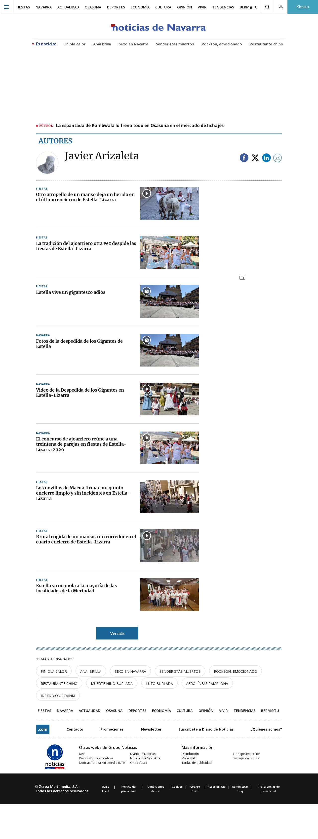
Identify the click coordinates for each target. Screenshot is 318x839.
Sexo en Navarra (130, 671)
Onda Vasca (138, 763)
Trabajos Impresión (247, 754)
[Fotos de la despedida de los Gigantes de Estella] (169, 350)
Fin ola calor (54, 671)
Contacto (75, 729)
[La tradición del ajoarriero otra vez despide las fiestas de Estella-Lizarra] (169, 252)
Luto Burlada (159, 683)
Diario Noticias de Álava (96, 758)
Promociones (112, 729)
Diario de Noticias (143, 754)
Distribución (190, 754)
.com (42, 729)
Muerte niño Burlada (112, 683)
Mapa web (189, 758)
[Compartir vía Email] (277, 158)
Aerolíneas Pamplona (207, 683)
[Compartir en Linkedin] (266, 158)
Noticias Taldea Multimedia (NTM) (102, 763)
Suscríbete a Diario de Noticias (206, 729)
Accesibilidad (217, 786)
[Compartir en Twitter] (255, 158)
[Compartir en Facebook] (244, 158)
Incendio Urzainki (58, 695)
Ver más (117, 633)
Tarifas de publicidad (197, 763)
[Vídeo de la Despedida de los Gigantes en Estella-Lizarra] (169, 399)
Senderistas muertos (179, 671)
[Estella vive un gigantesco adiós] (169, 301)
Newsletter (151, 729)
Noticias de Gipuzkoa (145, 758)
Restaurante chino (59, 683)
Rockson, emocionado (235, 671)
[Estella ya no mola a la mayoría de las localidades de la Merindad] (169, 594)
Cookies (177, 786)
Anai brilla (90, 671)
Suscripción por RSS (246, 758)
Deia (82, 754)
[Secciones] (6, 7)
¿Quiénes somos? (266, 729)
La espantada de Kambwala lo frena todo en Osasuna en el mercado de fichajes (140, 125)
